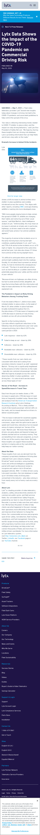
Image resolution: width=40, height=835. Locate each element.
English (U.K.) (7, 750)
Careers (5, 630)
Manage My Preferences (20, 831)
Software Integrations (10, 606)
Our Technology (7, 639)
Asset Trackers (7, 601)
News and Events (8, 644)
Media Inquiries (27, 558)
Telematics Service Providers (12, 774)
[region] (20, 816)
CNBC (22, 207)
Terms (8, 793)
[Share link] (3, 561)
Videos (4, 677)
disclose (14, 825)
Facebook (21, 538)
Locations (5, 653)
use (9, 825)
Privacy (14, 793)
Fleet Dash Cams (8, 610)
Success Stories (8, 668)
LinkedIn (11, 538)
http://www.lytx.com (13, 536)
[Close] (37, 800)
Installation (6, 720)
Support (5, 701)
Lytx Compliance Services (11, 711)
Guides (4, 682)
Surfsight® (5, 597)
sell (24, 825)
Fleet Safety (6, 592)
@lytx (23, 536)
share (29, 825)
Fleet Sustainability (9, 657)
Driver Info (21, 793)
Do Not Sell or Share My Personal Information (14, 796)
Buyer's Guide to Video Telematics (14, 686)
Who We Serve (7, 648)
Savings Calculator (8, 691)
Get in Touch (6, 735)
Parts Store (6, 715)
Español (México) (8, 759)
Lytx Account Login (9, 706)
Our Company (7, 635)
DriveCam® (6, 588)
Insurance (5, 779)
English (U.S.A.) (7, 746)
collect (4, 825)
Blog (3, 673)
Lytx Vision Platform (9, 615)
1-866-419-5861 (8, 730)
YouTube (8, 541)
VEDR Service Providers (10, 619)
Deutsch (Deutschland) (10, 755)
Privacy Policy (7, 823)
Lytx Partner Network (10, 770)
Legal (3, 793)
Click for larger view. (15, 196)
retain (19, 825)
